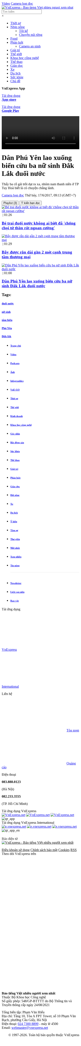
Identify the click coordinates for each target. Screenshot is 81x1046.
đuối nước (8, 303)
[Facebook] (34, 887)
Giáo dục (16, 65)
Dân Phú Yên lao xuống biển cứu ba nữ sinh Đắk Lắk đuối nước (37, 283)
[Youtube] (34, 953)
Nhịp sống (17, 27)
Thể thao (16, 62)
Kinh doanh (16, 416)
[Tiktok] (34, 986)
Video (6, 3)
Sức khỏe (16, 77)
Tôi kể (23, 31)
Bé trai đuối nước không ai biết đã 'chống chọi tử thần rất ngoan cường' (39, 225)
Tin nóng (15, 565)
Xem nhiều (15, 556)
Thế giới (16, 54)
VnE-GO (15, 389)
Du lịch (15, 73)
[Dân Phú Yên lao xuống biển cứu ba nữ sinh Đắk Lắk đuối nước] (40, 269)
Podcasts (14, 363)
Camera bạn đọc (22, 3)
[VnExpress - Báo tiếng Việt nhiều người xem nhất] (37, 7)
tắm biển (7, 320)
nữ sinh (6, 311)
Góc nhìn (15, 433)
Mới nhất (15, 548)
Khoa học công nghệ (24, 58)
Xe (12, 69)
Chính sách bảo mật (43, 850)
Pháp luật (16, 42)
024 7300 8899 (28, 1024)
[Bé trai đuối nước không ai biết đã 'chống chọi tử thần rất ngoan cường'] (40, 211)
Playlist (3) (10, 203)
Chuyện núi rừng (30, 34)
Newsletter (15, 583)
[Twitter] (34, 920)
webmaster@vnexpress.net (29, 1027)
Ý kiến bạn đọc (30, 203)
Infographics (17, 381)
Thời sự (15, 23)
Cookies (64, 850)
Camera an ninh (30, 46)
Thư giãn (15, 539)
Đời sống (14, 495)
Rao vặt (14, 600)
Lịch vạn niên (17, 592)
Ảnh (12, 372)
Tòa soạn (73, 730)
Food (13, 38)
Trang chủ (15, 345)
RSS (73, 850)
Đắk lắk (6, 336)
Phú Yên (7, 328)
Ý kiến (13, 521)
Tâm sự (14, 530)
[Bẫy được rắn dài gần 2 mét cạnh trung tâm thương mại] (40, 240)
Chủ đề (15, 81)
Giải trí (15, 50)
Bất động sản (17, 442)
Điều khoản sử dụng (16, 850)
